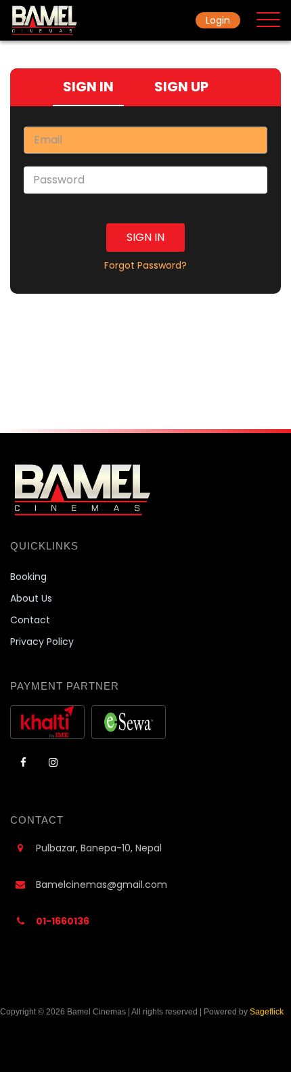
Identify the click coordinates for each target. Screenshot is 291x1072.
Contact (30, 620)
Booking (28, 576)
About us (31, 598)
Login (218, 20)
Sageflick (267, 1012)
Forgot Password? (145, 265)
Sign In (145, 237)
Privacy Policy (42, 641)
